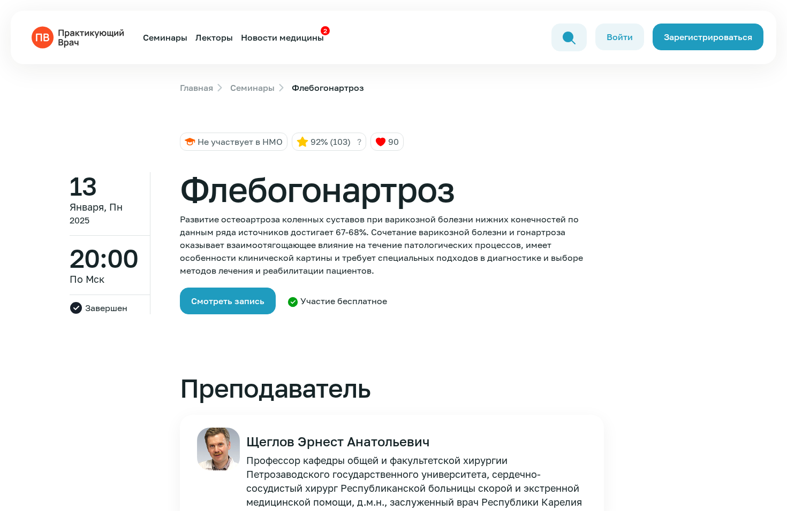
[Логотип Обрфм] (80, 36)
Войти (620, 37)
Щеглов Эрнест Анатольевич (337, 441)
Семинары (165, 37)
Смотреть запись (227, 301)
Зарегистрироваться (708, 37)
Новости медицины (282, 37)
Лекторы (214, 37)
